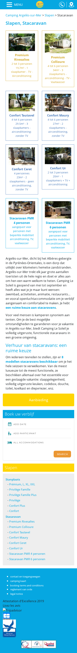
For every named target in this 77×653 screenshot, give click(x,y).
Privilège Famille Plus (22, 495)
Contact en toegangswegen (25, 576)
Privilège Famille (19, 489)
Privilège (14, 500)
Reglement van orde (21, 589)
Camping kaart (18, 581)
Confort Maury (18, 537)
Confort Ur (16, 548)
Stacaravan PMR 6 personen (27, 559)
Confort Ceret (17, 543)
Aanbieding (38, 399)
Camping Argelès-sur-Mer (23, 15)
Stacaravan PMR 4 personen (27, 553)
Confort (14, 511)
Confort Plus (17, 505)
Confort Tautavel (19, 532)
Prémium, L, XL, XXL (22, 484)
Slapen (49, 15)
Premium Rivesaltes (22, 521)
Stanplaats (13, 479)
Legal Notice (16, 593)
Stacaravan (13, 516)
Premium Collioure (21, 527)
